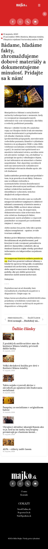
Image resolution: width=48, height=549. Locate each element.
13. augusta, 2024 (9, 412)
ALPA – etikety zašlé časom (17, 449)
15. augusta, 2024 (9, 370)
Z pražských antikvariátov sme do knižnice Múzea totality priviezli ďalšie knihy (21, 346)
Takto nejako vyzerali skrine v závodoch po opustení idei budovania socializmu (22, 388)
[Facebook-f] (12, 21)
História (24, 37)
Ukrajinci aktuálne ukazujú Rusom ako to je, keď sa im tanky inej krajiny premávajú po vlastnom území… (23, 430)
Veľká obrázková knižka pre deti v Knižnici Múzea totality (21, 367)
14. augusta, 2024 (9, 393)
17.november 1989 (11, 37)
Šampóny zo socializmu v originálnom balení (23, 408)
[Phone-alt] (28, 21)
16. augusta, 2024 (9, 351)
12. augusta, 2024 (9, 434)
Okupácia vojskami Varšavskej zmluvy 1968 (23, 40)
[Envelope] (35, 21)
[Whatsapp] (20, 21)
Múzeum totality (36, 37)
